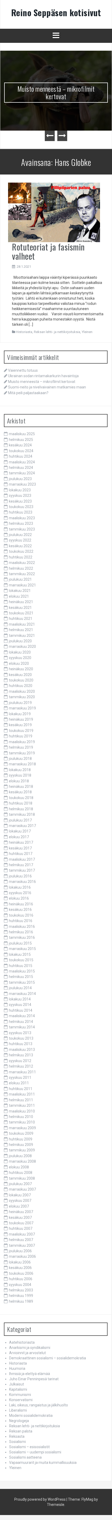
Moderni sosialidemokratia (31, 1415)
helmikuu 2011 (21, 1100)
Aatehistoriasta (22, 1342)
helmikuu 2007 (21, 1240)
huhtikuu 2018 (20, 803)
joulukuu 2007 (20, 1184)
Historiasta (24, 332)
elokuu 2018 (19, 781)
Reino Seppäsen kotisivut (56, 12)
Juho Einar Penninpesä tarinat (34, 1379)
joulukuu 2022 (20, 535)
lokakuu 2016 (20, 887)
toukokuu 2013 (21, 1038)
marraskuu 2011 (22, 1072)
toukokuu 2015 (21, 960)
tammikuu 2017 (22, 870)
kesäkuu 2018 (20, 792)
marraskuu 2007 (22, 1189)
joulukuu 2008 (20, 1156)
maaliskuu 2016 (22, 926)
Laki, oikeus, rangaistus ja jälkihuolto (38, 1405)
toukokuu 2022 (21, 551)
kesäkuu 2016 (20, 909)
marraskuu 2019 (22, 708)
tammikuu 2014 (22, 1027)
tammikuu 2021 (22, 635)
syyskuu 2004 (20, 1285)
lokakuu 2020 (20, 652)
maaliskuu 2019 (22, 742)
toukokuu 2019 (21, 731)
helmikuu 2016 (21, 932)
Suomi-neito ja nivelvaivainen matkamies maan (47, 387)
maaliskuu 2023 (22, 518)
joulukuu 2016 (20, 876)
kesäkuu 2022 (20, 546)
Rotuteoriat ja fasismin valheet (48, 251)
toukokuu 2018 (21, 798)
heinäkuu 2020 (21, 669)
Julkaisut (16, 1384)
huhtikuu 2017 (20, 854)
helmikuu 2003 (21, 1290)
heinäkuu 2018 (21, 786)
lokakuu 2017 (20, 831)
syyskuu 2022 (20, 540)
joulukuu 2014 (20, 988)
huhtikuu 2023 (20, 512)
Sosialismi (17, 1442)
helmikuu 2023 (21, 523)
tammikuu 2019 (22, 753)
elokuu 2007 (19, 1206)
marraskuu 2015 (22, 949)
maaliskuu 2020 (22, 691)
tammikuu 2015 (22, 982)
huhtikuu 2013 (20, 1044)
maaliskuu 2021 (22, 624)
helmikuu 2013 (21, 1055)
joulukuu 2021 (20, 579)
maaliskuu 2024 (22, 462)
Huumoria (17, 1368)
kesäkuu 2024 (20, 445)
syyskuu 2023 (20, 495)
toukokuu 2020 (21, 680)
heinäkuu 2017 (21, 842)
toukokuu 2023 (21, 507)
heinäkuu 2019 (21, 719)
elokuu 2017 (19, 837)
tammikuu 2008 (22, 1178)
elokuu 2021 (19, 596)
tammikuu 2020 (22, 697)
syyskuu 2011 (20, 1077)
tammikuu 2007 (22, 1245)
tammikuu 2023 (22, 529)
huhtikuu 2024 (20, 456)
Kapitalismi (18, 1389)
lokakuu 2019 (20, 714)
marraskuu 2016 (22, 882)
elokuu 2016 (19, 898)
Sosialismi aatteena (25, 1457)
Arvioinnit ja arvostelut (27, 1353)
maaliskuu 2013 (22, 1049)
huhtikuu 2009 (20, 1139)
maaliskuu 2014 (22, 1016)
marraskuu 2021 (22, 585)
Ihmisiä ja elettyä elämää (29, 1374)
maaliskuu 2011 (22, 1094)
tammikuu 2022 (22, 574)
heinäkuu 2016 (21, 904)
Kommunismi (20, 1395)
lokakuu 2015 (20, 954)
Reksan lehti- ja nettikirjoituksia (57, 332)
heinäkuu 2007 (21, 1212)
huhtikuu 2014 (20, 1010)
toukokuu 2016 (21, 915)
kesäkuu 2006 (20, 1268)
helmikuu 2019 (21, 747)
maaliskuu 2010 (22, 1111)
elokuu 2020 (19, 663)
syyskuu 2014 (20, 1005)
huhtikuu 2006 (20, 1279)
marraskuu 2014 (22, 994)
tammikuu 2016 (22, 937)
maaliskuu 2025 (22, 434)
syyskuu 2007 (20, 1200)
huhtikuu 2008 (20, 1172)
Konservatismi (21, 1400)
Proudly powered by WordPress (40, 1499)
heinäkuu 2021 (21, 602)
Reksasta (16, 1436)
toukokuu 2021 (21, 613)
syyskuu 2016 (20, 893)
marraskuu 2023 (22, 484)
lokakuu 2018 (20, 770)
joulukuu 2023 (20, 479)
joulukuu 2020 (20, 641)
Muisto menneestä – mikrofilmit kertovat (56, 92)
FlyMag (87, 1499)
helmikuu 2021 (21, 630)
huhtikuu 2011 (20, 1089)
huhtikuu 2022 (20, 557)
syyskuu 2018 (20, 775)
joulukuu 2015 (20, 943)
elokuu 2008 (19, 1167)
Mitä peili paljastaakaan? (28, 393)
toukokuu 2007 (21, 1223)
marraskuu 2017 (22, 826)
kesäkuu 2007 (20, 1217)
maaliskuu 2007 (22, 1234)
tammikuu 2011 (22, 1105)
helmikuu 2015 (21, 977)
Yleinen (87, 332)
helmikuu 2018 (21, 809)
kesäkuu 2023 (20, 501)
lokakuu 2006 (20, 1262)
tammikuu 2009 (22, 1150)
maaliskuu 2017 (22, 859)
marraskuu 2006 (22, 1256)
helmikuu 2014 (21, 1022)
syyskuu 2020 (20, 658)
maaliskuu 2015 (22, 971)
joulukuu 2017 (20, 820)
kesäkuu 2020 (20, 675)
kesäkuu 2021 (20, 607)
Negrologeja (19, 1421)
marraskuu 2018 (22, 764)
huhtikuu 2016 (20, 921)
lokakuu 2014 (20, 999)
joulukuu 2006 (20, 1251)
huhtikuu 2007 (20, 1228)
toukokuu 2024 (21, 451)
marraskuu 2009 (22, 1128)
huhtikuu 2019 (20, 736)
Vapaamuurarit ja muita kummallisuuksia (43, 1462)
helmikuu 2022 (21, 568)
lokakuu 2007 (20, 1195)
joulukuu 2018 (20, 758)
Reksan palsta (20, 1431)
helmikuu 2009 (21, 1145)
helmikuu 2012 (21, 1066)
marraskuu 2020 (22, 646)
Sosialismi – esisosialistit (29, 1447)
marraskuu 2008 (22, 1161)
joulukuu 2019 (20, 703)
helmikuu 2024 (21, 467)
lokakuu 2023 (20, 490)
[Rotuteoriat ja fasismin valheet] (54, 212)
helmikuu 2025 (21, 440)
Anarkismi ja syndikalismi (29, 1348)
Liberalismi (18, 1410)
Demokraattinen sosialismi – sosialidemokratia (47, 1358)
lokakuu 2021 (20, 591)
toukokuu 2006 (21, 1273)
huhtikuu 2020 (20, 686)
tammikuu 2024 (22, 473)
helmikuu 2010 (21, 1117)
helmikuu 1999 (21, 1296)
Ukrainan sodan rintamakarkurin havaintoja (43, 376)
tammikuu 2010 (22, 1122)
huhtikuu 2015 (20, 966)
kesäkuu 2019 (20, 725)
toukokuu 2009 (21, 1133)
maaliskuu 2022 (22, 563)
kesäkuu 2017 (20, 848)
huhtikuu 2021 (20, 618)
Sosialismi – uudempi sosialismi (35, 1452)
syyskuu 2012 (20, 1061)
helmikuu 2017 (21, 865)
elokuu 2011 (19, 1083)
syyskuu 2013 (20, 1033)
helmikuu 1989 (21, 1301)
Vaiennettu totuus (23, 370)
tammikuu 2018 (22, 814)
